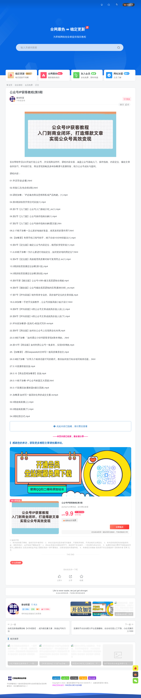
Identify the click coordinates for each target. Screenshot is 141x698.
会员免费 (29, 84)
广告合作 (83, 678)
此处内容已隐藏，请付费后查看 (71, 426)
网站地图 (92, 678)
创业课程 (18, 84)
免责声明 (65, 678)
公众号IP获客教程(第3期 (26, 92)
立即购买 (119, 527)
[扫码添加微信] (135, 680)
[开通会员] (135, 674)
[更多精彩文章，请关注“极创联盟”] (70, 471)
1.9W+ (26, 609)
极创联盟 (20, 97)
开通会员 (129, 4)
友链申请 (56, 678)
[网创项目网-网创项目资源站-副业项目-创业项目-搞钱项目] (17, 678)
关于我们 (74, 678)
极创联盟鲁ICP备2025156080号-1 (79, 683)
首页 (10, 84)
